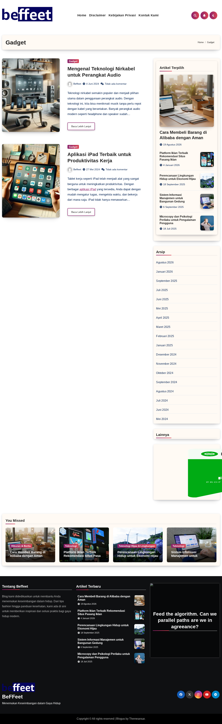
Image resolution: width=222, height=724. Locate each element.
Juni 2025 (162, 299)
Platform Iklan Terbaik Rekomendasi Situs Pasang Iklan (174, 156)
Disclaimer (97, 15)
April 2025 (162, 317)
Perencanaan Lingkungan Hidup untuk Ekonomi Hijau (137, 554)
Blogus (120, 718)
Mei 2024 (162, 419)
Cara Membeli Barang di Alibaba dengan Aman (27, 554)
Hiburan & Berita (21, 546)
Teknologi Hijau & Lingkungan (137, 546)
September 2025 (166, 280)
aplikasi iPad (87, 189)
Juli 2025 (162, 290)
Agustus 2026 (164, 262)
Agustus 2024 (164, 391)
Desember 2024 (166, 354)
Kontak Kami (149, 15)
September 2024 (166, 382)
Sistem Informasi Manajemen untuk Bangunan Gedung (172, 198)
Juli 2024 (162, 400)
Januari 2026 (164, 271)
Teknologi (71, 546)
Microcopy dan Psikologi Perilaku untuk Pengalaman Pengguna (178, 220)
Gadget (73, 61)
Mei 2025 (162, 308)
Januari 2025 (164, 345)
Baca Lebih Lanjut (81, 126)
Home (81, 15)
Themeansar (137, 718)
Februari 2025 (165, 336)
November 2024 (166, 363)
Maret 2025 (163, 326)
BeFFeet (12, 697)
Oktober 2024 (164, 372)
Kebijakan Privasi (122, 15)
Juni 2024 (162, 409)
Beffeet (77, 83)
